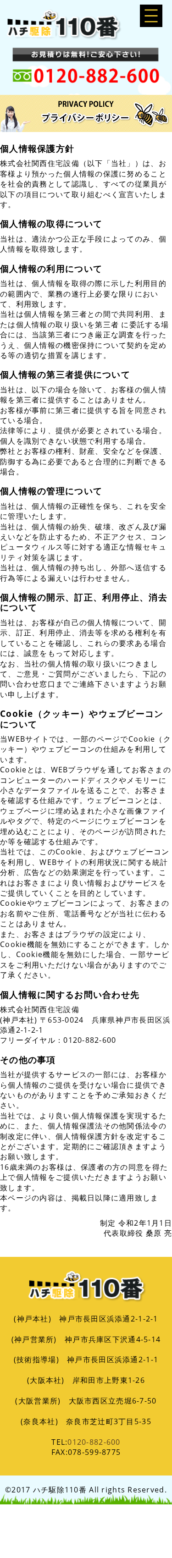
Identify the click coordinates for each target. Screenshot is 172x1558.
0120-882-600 (93, 1442)
